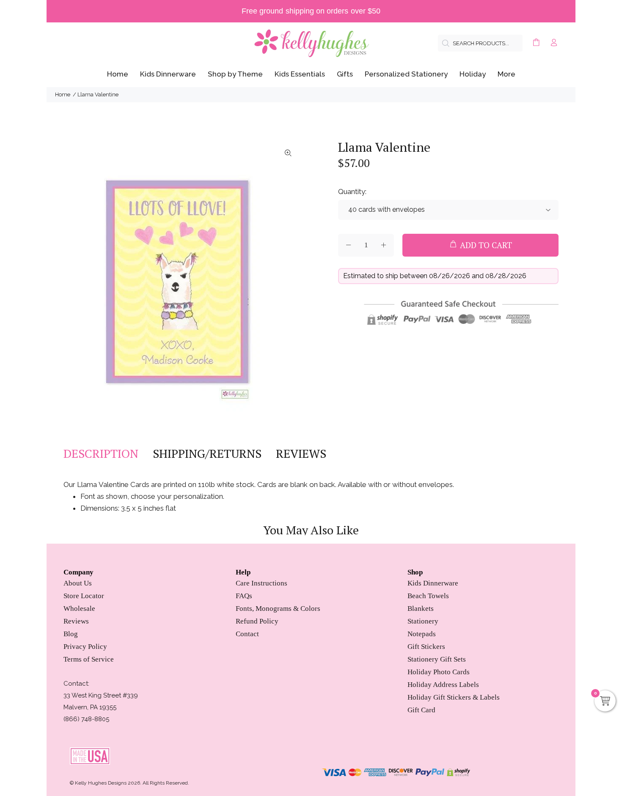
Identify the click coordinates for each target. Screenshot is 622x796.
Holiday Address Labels (443, 685)
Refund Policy (257, 621)
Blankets (420, 609)
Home (62, 94)
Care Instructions (261, 583)
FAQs (244, 596)
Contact (247, 634)
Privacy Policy (85, 647)
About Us (77, 583)
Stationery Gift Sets (436, 659)
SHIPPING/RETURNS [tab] (207, 453)
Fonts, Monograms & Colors (278, 609)
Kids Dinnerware (432, 583)
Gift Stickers (426, 647)
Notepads (421, 634)
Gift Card (421, 710)
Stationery (422, 621)
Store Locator (83, 596)
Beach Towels (428, 596)
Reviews (76, 621)
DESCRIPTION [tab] (100, 453)
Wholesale (79, 609)
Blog (70, 634)
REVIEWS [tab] (301, 453)
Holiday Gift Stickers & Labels (453, 697)
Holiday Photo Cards (438, 672)
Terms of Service (88, 659)
